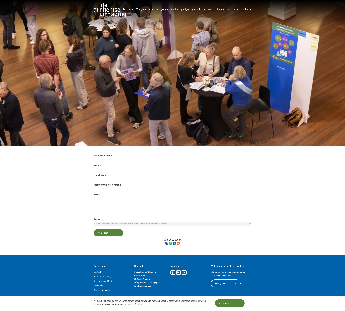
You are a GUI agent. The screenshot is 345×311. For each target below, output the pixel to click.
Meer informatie (135, 304)
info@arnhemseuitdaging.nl (147, 282)
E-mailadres (100, 175)
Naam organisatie (103, 155)
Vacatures (98, 285)
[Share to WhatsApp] (170, 243)
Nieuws (127, 9)
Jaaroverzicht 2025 (103, 281)
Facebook (172, 272)
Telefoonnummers (142, 286)
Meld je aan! (221, 283)
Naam (96, 165)
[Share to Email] (178, 243)
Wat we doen (215, 9)
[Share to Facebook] (166, 243)
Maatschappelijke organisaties (187, 9)
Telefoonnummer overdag (107, 185)
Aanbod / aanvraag (102, 276)
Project (97, 219)
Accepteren (224, 303)
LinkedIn (178, 272)
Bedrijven (161, 9)
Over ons (231, 9)
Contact (245, 9)
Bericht (97, 194)
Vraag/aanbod (143, 9)
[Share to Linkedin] (174, 243)
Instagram (184, 272)
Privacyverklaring (102, 290)
